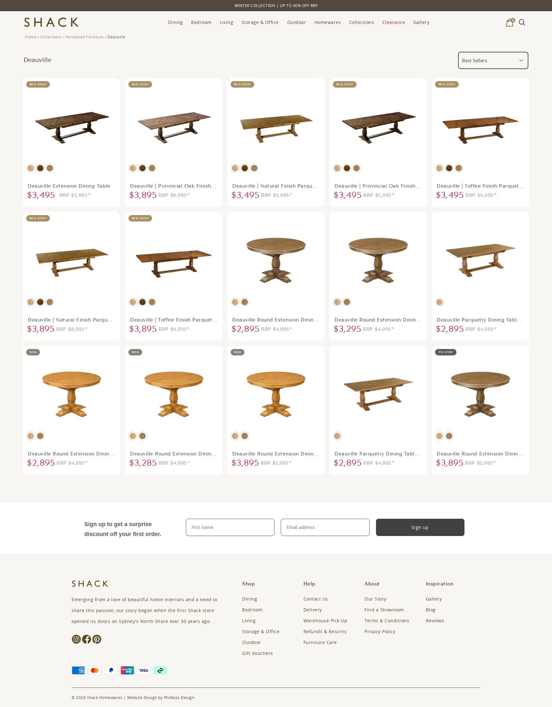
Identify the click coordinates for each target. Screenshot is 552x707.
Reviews (435, 621)
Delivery (312, 610)
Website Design (142, 697)
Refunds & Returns (325, 631)
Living (226, 22)
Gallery (421, 22)
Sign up (420, 527)
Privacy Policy (379, 631)
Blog (431, 610)
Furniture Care (320, 642)
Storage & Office (260, 22)
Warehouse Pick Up (325, 621)
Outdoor (296, 22)
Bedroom (201, 22)
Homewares (327, 22)
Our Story (375, 599)
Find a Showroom (384, 610)
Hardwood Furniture (84, 36)
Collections (361, 22)
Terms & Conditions (386, 621)
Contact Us (315, 599)
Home (30, 36)
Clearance (393, 22)
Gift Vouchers (257, 653)
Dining (175, 22)
